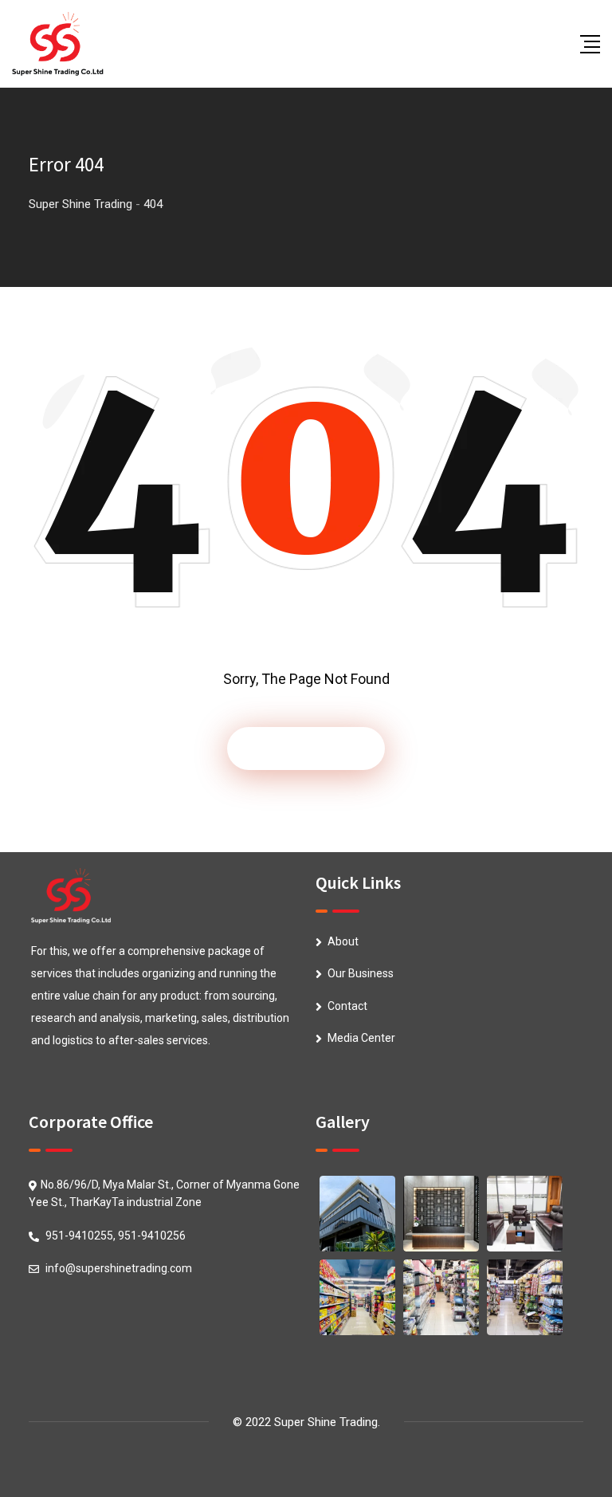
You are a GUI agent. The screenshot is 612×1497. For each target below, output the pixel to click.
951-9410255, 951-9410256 (115, 1235)
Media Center (361, 1037)
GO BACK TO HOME (306, 748)
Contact (347, 1006)
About (343, 941)
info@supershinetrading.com (118, 1268)
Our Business (361, 973)
